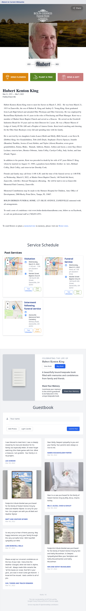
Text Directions (28, 289)
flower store (63, 225)
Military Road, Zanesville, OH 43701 (34, 324)
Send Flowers (37, 330)
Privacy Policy (36, 601)
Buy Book (60, 366)
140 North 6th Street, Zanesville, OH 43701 (34, 281)
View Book (48, 366)
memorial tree (29, 225)
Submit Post (73, 429)
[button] (13, 264)
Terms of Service (49, 601)
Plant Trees (37, 289)
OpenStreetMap (45, 605)
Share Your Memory (71, 391)
